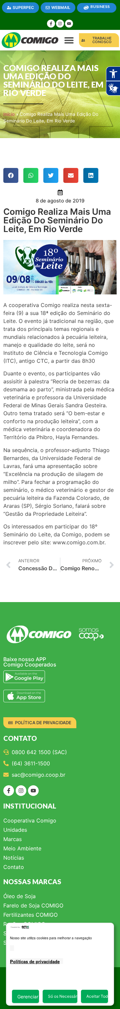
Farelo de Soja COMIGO (33, 905)
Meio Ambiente (22, 848)
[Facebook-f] (51, 24)
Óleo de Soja (19, 896)
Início (9, 114)
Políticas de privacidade (35, 961)
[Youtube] (69, 24)
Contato (13, 867)
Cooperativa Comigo (29, 820)
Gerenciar (27, 996)
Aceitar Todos (97, 996)
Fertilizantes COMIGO (30, 914)
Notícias (13, 857)
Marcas (12, 839)
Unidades (15, 829)
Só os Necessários (62, 996)
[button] (69, 40)
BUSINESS (100, 6)
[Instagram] (60, 24)
